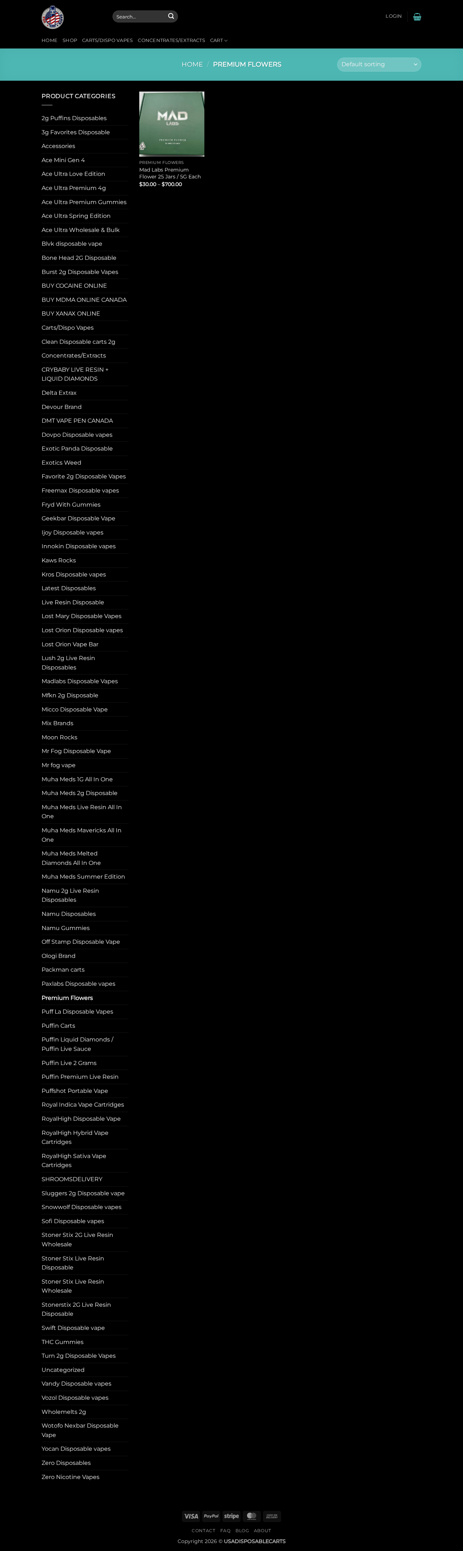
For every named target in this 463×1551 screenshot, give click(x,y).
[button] (394, 16)
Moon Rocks (59, 737)
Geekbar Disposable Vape (78, 518)
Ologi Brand (59, 955)
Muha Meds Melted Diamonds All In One (71, 858)
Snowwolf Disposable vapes (82, 1207)
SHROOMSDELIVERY (72, 1179)
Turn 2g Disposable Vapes (79, 1355)
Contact (203, 1530)
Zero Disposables (66, 1462)
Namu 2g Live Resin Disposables (70, 895)
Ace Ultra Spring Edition (76, 215)
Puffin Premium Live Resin (80, 1076)
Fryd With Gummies (71, 504)
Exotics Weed (61, 462)
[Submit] (171, 16)
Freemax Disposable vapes (80, 490)
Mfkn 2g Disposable (70, 695)
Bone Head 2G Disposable (79, 257)
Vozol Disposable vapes (75, 1397)
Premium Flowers (67, 997)
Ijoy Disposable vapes (72, 532)
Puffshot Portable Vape (75, 1090)
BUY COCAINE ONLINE (74, 285)
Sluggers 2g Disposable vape (83, 1193)
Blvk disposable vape (72, 243)
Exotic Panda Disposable (77, 448)
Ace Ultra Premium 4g (74, 188)
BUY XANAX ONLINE (71, 313)
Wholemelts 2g (64, 1411)
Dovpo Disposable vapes (77, 434)
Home (50, 40)
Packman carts (63, 969)
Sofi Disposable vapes (73, 1221)
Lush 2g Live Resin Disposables (68, 663)
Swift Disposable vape (73, 1327)
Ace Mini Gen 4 (63, 160)
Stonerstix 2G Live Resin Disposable (76, 1309)
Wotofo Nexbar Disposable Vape (80, 1430)
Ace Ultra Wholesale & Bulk (81, 230)
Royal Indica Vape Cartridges (83, 1104)
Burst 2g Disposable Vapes (80, 272)
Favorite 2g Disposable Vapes (84, 476)
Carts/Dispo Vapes (107, 40)
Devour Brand (62, 406)
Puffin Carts (58, 1025)
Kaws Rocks (59, 560)
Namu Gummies (66, 928)
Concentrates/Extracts (171, 40)
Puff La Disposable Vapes (77, 1011)
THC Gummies (63, 1342)
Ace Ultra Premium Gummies (84, 202)
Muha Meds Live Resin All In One (82, 812)
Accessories (58, 146)
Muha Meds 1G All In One (77, 779)
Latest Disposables (69, 588)
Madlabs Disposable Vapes (80, 681)
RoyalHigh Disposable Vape (81, 1118)
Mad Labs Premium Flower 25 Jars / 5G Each (170, 173)
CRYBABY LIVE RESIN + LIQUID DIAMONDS (75, 374)
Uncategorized (63, 1369)
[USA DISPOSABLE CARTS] (72, 16)
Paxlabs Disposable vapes (78, 983)
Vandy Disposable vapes (76, 1383)
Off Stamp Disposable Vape (81, 941)
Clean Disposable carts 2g (78, 341)
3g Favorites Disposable (76, 132)
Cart (216, 40)
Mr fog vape (59, 765)
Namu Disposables (69, 913)
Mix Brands (57, 723)
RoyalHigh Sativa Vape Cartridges (74, 1161)
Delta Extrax (59, 392)
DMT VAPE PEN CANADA (77, 420)
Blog (242, 1530)
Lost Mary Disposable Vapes (82, 616)
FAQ (225, 1530)
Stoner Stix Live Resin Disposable (73, 1263)
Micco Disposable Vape (75, 709)
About (262, 1530)
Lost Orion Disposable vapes (82, 630)
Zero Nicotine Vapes (70, 1477)
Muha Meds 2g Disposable (80, 793)
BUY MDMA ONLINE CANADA (84, 299)
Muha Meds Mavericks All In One (82, 835)
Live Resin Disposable (73, 602)
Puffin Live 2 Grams (69, 1063)
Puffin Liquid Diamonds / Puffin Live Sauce (77, 1044)
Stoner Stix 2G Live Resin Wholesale (77, 1239)
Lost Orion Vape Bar (70, 644)
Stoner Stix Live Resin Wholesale (73, 1286)
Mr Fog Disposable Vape (76, 751)
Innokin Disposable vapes (79, 546)
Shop (70, 40)
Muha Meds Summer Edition (83, 876)
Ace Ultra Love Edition (73, 173)
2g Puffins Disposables (74, 118)
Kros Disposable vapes (74, 574)
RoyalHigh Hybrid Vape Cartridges (75, 1137)
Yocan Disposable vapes (76, 1448)
